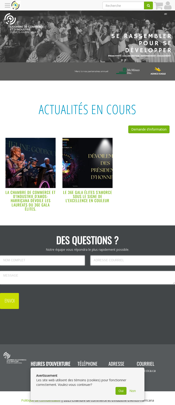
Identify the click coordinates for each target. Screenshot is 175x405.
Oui (121, 391)
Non (132, 391)
